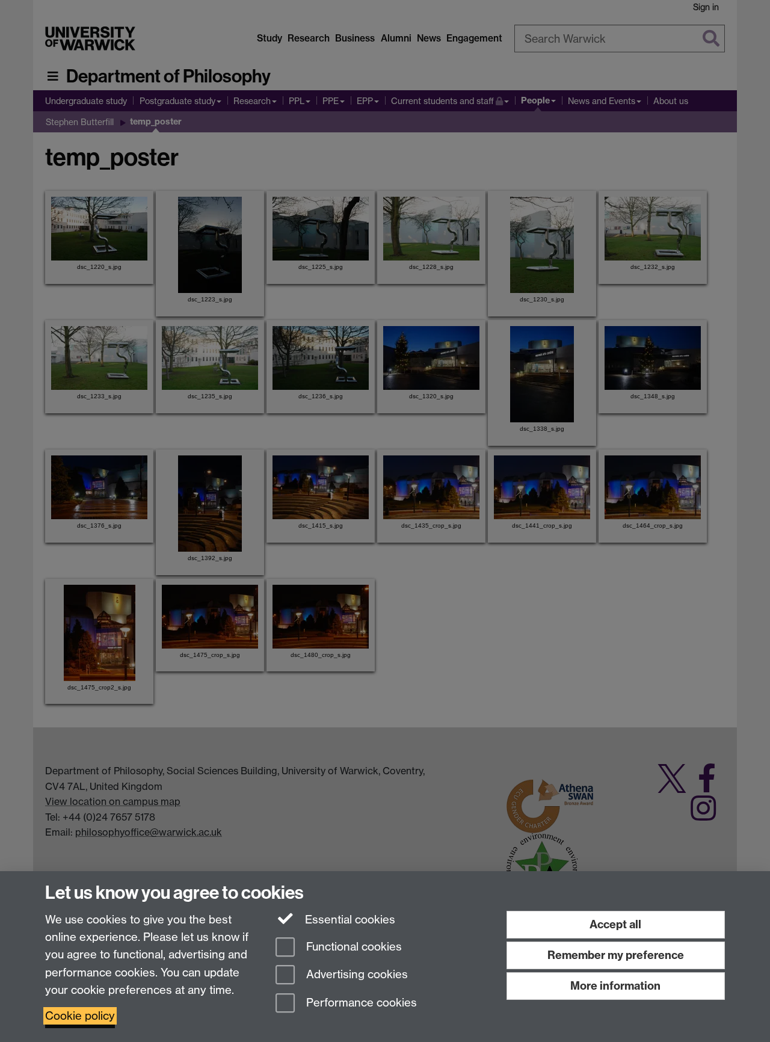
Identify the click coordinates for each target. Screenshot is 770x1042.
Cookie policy (80, 1016)
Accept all (615, 924)
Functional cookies (352, 947)
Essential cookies (348, 919)
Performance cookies (360, 1003)
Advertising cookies (355, 975)
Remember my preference (615, 955)
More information (615, 986)
